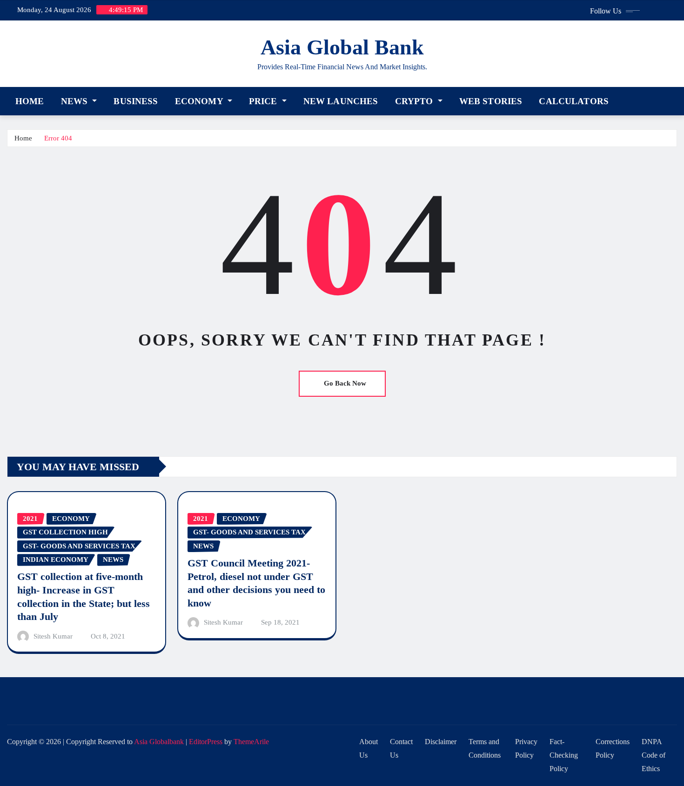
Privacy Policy (526, 748)
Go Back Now (345, 383)
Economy (200, 101)
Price (264, 101)
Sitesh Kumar (53, 636)
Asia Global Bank (342, 47)
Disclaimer (440, 742)
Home (29, 101)
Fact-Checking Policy (564, 755)
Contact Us (401, 748)
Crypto (415, 101)
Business (136, 101)
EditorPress (205, 742)
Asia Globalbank (159, 742)
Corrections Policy (613, 748)
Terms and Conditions (485, 748)
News (75, 101)
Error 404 (58, 138)
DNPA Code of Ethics (653, 755)
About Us (368, 748)
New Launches (340, 101)
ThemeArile (251, 742)
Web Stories (491, 101)
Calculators (574, 101)
